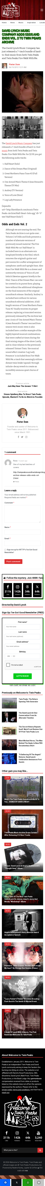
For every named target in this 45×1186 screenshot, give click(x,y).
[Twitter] (22, 437)
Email (7, 538)
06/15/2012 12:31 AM (17, 67)
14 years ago (22, 461)
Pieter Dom (14, 64)
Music (8, 811)
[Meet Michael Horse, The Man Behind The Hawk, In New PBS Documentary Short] (9, 744)
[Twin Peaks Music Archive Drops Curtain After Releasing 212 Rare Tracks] (22, 824)
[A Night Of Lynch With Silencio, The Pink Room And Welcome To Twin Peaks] (22, 1023)
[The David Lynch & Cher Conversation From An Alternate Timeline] (9, 717)
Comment (9, 503)
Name (7, 527)
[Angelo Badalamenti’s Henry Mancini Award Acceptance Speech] (22, 924)
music (5, 150)
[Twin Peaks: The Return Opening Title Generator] (9, 703)
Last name (22, 632)
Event (8, 1010)
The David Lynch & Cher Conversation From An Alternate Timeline (28, 715)
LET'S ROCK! (22, 676)
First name (22, 622)
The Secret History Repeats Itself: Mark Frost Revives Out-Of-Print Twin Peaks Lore (31, 729)
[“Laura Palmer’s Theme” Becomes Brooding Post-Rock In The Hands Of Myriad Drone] (22, 990)
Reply (17, 482)
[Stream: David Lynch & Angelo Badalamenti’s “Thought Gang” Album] (22, 857)
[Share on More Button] (39, 1182)
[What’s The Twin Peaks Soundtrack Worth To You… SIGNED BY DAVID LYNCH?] (22, 791)
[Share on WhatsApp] (27, 1182)
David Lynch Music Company (19, 143)
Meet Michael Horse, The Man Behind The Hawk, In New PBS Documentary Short (30, 743)
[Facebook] (18, 437)
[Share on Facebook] (5, 1182)
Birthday (22, 652)
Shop (7, 778)
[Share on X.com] (16, 1182)
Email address (22, 642)
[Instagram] (26, 437)
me (26, 1171)
